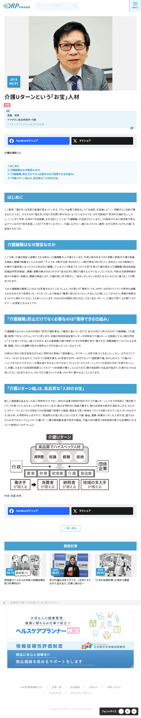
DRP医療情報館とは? (31, 687)
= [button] (134, 711)
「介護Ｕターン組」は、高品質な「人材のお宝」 (33, 178)
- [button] (121, 711)
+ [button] (127, 711)
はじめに (14, 166)
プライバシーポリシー (81, 693)
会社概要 (75, 687)
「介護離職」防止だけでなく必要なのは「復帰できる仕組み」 (41, 174)
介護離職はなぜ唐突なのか (24, 170)
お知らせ (93, 687)
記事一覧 (56, 687)
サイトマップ (55, 693)
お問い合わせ (114, 687)
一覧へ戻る (70, 528)
